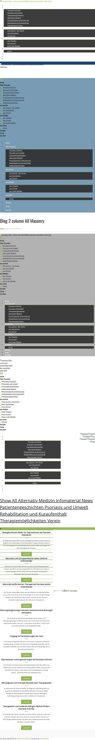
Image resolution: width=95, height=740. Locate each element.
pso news (7, 49)
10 (68, 591)
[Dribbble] (86, 436)
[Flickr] (92, 436)
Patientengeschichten (15, 26)
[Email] (92, 441)
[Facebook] (84, 434)
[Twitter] (91, 434)
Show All (9, 500)
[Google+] (83, 439)
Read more (26, 554)
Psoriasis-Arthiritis (13, 10)
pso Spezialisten (13, 33)
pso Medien (8, 38)
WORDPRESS (44, 739)
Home (6, 5)
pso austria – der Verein (15, 31)
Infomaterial (69, 500)
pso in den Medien (13, 46)
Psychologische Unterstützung (18, 20)
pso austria (8, 28)
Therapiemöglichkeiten (15, 15)
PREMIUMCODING (23, 739)
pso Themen (11, 41)
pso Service (11, 36)
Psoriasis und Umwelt (14, 13)
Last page (73, 591)
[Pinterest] (91, 439)
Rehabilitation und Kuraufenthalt (33, 514)
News (87, 500)
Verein (53, 520)
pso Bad (6, 59)
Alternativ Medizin (37, 500)
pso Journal (11, 43)
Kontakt (6, 54)
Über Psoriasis (9, 8)
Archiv (9, 51)
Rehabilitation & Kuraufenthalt (18, 23)
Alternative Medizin (14, 18)
